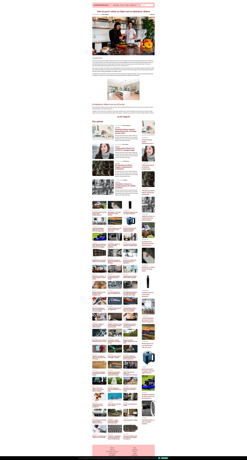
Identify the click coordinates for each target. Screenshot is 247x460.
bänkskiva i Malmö (100, 107)
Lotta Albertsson (125, 161)
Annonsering (116, 5)
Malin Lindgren (125, 144)
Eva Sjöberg (124, 180)
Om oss (122, 5)
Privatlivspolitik (164, 458)
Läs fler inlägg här (123, 117)
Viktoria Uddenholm (126, 125)
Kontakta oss (133, 5)
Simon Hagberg (105, 14)
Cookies (127, 5)
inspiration (152, 14)
